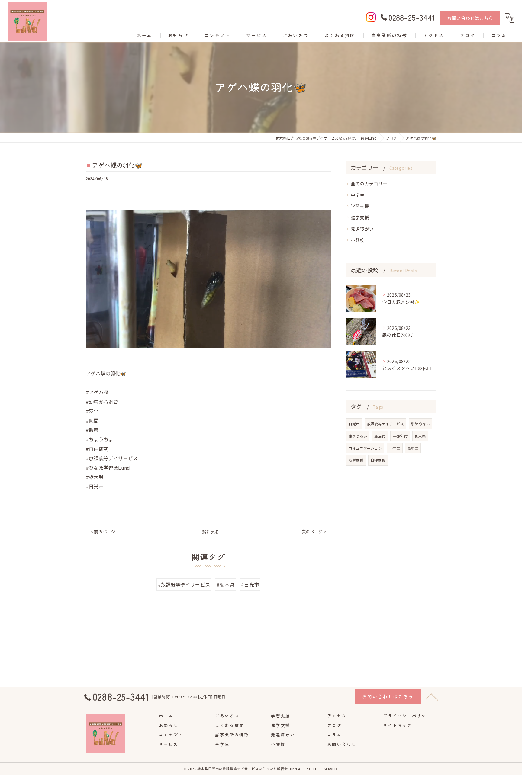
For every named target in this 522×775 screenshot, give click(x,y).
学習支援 (360, 206)
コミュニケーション (365, 448)
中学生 (358, 195)
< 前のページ (103, 532)
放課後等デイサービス (385, 423)
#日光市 (250, 584)
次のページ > (313, 532)
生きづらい (358, 436)
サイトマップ (397, 725)
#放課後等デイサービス (184, 584)
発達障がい (362, 229)
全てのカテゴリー (369, 183)
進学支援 (360, 217)
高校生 (413, 448)
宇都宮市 (400, 436)
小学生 (394, 448)
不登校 (358, 240)
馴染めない (420, 423)
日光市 (354, 423)
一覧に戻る (208, 532)
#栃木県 (225, 584)
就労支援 (356, 460)
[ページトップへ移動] (432, 696)
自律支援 (378, 460)
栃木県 (420, 436)
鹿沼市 (379, 436)
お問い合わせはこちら (470, 18)
